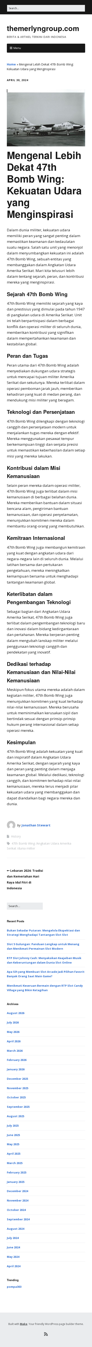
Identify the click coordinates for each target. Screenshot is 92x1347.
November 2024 (17, 1200)
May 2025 (13, 1144)
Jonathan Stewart (35, 825)
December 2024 (17, 1191)
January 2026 (15, 1069)
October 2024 (16, 1210)
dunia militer (26, 848)
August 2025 (15, 1116)
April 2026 (13, 1041)
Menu (17, 48)
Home (11, 64)
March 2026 (14, 1051)
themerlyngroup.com (43, 28)
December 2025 (17, 1079)
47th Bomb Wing (23, 843)
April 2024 (13, 1266)
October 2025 (16, 1097)
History (16, 836)
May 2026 (13, 1032)
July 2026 (13, 1022)
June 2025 (13, 1135)
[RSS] (46, 1334)
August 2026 (15, 1013)
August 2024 (15, 1229)
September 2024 (18, 1219)
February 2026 (16, 1060)
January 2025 (15, 1182)
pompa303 (14, 1287)
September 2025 (18, 1107)
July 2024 (13, 1238)
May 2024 (13, 1257)
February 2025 (16, 1172)
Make (23, 1324)
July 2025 (13, 1125)
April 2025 (13, 1153)
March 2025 (14, 1163)
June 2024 (13, 1247)
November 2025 (17, 1088)
